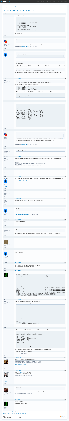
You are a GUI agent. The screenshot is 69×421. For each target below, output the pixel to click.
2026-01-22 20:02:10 (18, 399)
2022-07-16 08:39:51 (18, 13)
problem (26, 200)
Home (38, 1)
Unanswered (64, 7)
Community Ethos (28, 74)
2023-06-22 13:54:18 (18, 227)
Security (58, 1)
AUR (61, 1)
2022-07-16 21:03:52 (18, 50)
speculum (21, 372)
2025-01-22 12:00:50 (18, 262)
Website (6, 186)
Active (61, 7)
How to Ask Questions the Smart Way (20, 364)
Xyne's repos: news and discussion (26, 10)
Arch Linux (5, 2)
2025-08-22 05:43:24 (18, 299)
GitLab (54, 1)
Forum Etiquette (23, 74)
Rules (6, 6)
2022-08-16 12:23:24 (18, 176)
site (61, 72)
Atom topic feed (63, 416)
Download (65, 1)
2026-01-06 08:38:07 (18, 357)
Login (15, 6)
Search (9, 6)
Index (4, 6)
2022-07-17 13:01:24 (18, 130)
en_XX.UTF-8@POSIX (24, 46)
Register (12, 6)
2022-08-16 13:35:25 (18, 190)
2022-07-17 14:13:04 (18, 148)
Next (18, 411)
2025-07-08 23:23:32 (18, 270)
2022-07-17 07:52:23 (18, 78)
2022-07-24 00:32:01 (18, 156)
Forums (47, 1)
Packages (42, 1)
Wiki (50, 1)
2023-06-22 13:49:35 (18, 219)
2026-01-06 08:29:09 (18, 327)
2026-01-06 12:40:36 (18, 370)
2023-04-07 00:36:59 (18, 198)
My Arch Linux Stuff (18, 74)
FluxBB (64, 417)
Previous (7, 411)
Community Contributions (12, 10)
